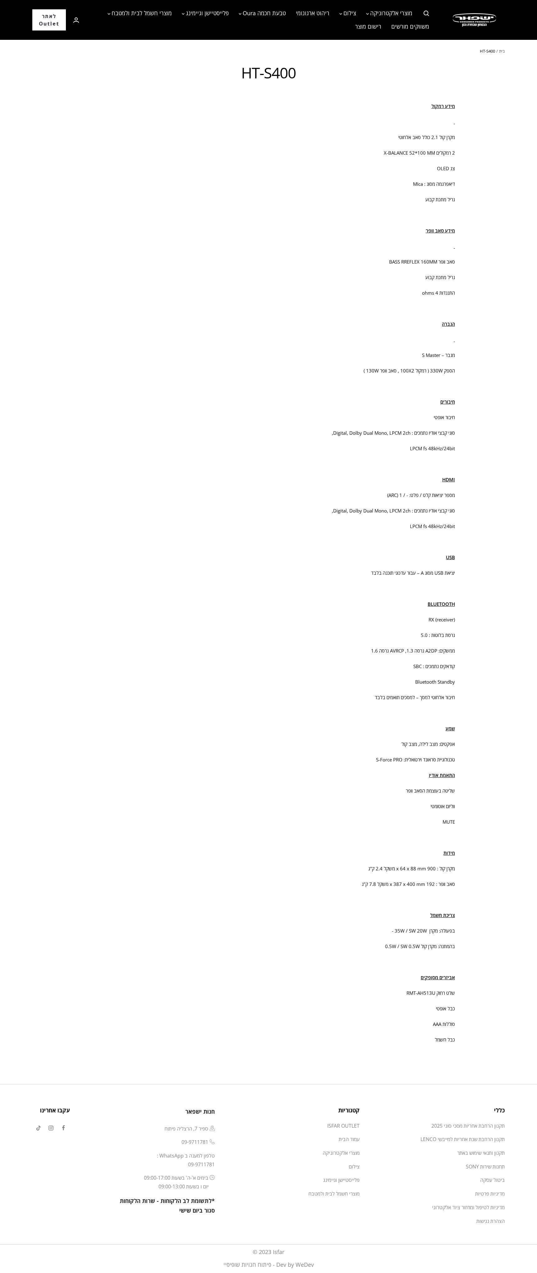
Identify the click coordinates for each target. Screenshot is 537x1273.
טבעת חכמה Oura (264, 13)
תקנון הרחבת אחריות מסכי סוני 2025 (468, 1125)
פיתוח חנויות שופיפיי (247, 1264)
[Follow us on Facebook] (63, 1128)
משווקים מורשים (410, 26)
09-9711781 (194, 1142)
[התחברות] (76, 20)
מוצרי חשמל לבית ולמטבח (142, 13)
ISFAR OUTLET (343, 1125)
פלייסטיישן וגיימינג (207, 13)
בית (502, 51)
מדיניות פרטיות (490, 1193)
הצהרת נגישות (490, 1221)
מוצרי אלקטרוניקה (391, 13)
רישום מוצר (368, 26)
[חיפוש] (426, 13)
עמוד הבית (349, 1139)
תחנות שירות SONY (485, 1166)
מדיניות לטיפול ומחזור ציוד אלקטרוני (468, 1207)
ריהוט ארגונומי (312, 13)
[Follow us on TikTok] (38, 1128)
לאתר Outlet (49, 20)
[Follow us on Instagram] (51, 1128)
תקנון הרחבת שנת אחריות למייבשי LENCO (462, 1139)
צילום (349, 13)
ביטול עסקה (492, 1180)
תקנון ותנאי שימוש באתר (481, 1152)
